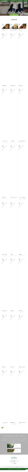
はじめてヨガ (23, 198)
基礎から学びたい (21, 85)
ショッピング (13, 198)
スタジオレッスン (12, 86)
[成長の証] (14, 227)
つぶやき (5, 86)
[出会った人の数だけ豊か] (22, 114)
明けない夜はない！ (4, 310)
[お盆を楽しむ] (14, 284)
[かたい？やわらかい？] (6, 114)
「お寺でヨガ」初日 (4, 422)
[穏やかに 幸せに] (14, 340)
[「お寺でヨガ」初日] (6, 395)
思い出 (3, 86)
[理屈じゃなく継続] (6, 227)
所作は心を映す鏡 (13, 85)
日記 (4, 86)
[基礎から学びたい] (22, 58)
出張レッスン (3, 423)
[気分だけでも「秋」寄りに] (14, 170)
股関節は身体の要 (13, 422)
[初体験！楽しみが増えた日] (22, 395)
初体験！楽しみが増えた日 (22, 422)
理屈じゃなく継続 (4, 254)
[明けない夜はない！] (6, 284)
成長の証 (12, 254)
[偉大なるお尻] (22, 284)
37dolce (3, 198)
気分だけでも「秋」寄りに (14, 197)
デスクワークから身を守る (22, 197)
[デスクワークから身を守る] (22, 170)
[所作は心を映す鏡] (14, 58)
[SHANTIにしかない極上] (22, 340)
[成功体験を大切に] (6, 58)
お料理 (19, 86)
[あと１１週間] (14, 114)
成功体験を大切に (4, 85)
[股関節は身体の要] (14, 395)
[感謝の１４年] (6, 340)
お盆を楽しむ (12, 310)
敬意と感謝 (3, 197)
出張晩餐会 (20, 254)
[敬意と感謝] (6, 170)
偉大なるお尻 (20, 310)
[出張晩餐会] (22, 227)
